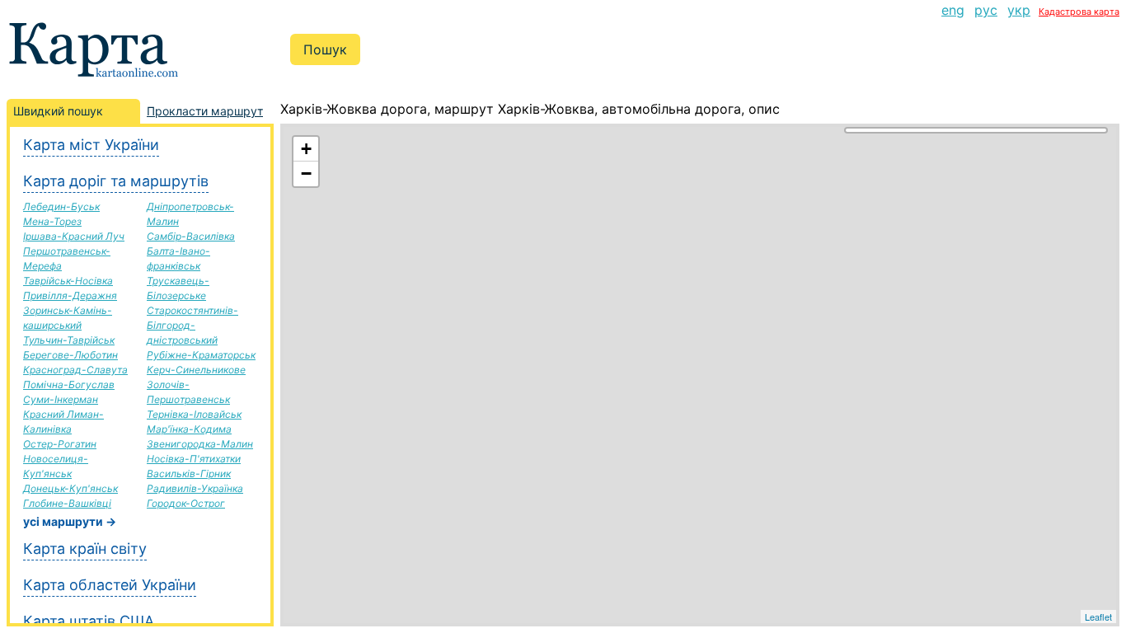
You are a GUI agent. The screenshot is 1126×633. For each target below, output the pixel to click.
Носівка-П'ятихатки (194, 458)
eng (952, 10)
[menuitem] (952, 10)
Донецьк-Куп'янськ (70, 488)
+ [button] (306, 148)
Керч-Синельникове (196, 369)
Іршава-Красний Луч (73, 236)
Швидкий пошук (58, 111)
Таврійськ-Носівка (68, 280)
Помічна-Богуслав (69, 384)
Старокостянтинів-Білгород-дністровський (192, 325)
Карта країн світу (85, 548)
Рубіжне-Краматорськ (201, 355)
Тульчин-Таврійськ (69, 340)
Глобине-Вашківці (67, 503)
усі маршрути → (69, 521)
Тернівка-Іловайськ (194, 414)
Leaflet (1098, 616)
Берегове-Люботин (70, 355)
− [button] (306, 173)
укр (1018, 10)
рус (985, 10)
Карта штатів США (88, 621)
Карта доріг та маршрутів (116, 181)
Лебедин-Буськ (61, 206)
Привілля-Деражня (70, 295)
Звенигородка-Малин (200, 444)
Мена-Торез (52, 221)
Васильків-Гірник (189, 473)
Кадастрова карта (1079, 11)
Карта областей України (109, 584)
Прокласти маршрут (205, 111)
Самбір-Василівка (191, 236)
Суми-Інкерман (60, 399)
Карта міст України (91, 144)
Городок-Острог (186, 503)
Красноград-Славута (75, 369)
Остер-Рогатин (59, 444)
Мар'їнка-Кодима (189, 429)
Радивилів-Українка (195, 488)
